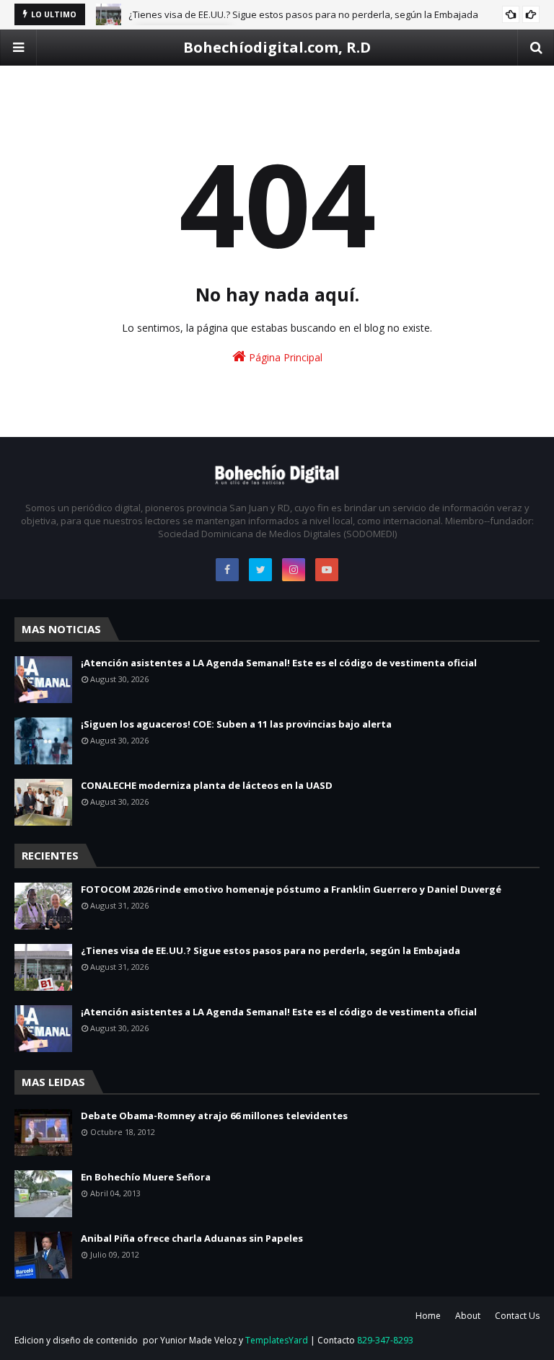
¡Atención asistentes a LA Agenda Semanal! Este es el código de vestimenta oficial (279, 662)
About (467, 1316)
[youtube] (326, 569)
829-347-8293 (385, 1340)
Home (428, 1316)
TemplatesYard (276, 1340)
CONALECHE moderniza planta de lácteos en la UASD (207, 785)
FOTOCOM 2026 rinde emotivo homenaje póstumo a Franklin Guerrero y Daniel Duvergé (291, 889)
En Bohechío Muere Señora (146, 1176)
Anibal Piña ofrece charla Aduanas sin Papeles (192, 1238)
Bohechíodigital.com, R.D (277, 47)
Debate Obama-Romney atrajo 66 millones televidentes (214, 1115)
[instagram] (293, 569)
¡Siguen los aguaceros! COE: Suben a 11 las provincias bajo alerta (236, 723)
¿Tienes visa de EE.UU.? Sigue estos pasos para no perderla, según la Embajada (303, 14)
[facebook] (227, 569)
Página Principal (284, 357)
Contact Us (517, 1316)
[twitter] (260, 569)
